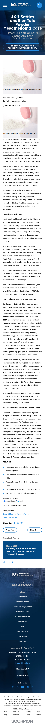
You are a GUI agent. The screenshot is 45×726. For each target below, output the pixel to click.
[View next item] (13, 562)
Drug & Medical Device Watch (15, 514)
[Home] (21, 5)
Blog (22, 626)
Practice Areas (22, 602)
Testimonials (22, 631)
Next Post (34, 530)
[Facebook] (13, 687)
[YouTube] (22, 687)
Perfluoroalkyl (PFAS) (23, 606)
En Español (22, 636)
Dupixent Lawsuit (22, 616)
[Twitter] (17, 687)
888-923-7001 (22, 585)
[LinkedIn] (32, 687)
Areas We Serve (22, 611)
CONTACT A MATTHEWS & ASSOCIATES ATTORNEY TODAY (22, 47)
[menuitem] (5, 713)
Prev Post (10, 530)
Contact (22, 641)
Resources (22, 621)
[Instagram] (27, 687)
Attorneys (22, 597)
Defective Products (11, 517)
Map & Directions (22, 663)
